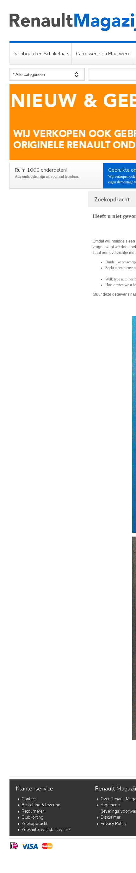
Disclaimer (111, 817)
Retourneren (33, 811)
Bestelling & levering (41, 805)
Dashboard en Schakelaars (40, 54)
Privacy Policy (114, 824)
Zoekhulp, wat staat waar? (46, 830)
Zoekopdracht (34, 824)
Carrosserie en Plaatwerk (103, 54)
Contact (29, 799)
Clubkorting (32, 817)
